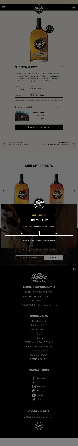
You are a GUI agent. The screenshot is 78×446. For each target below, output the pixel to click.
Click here (25, 240)
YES (21, 233)
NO (56, 233)
